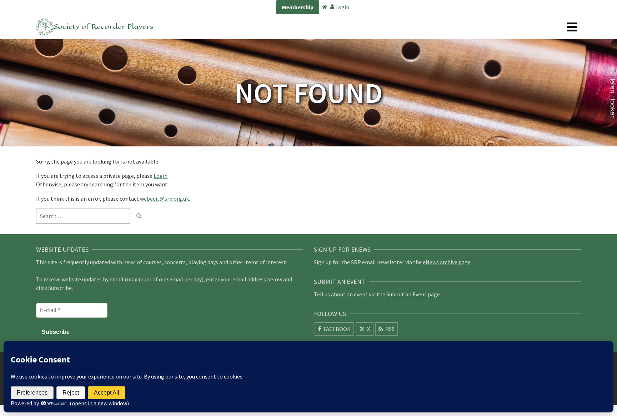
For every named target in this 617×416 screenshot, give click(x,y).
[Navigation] (572, 26)
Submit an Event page (413, 294)
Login (341, 7)
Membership (297, 7)
